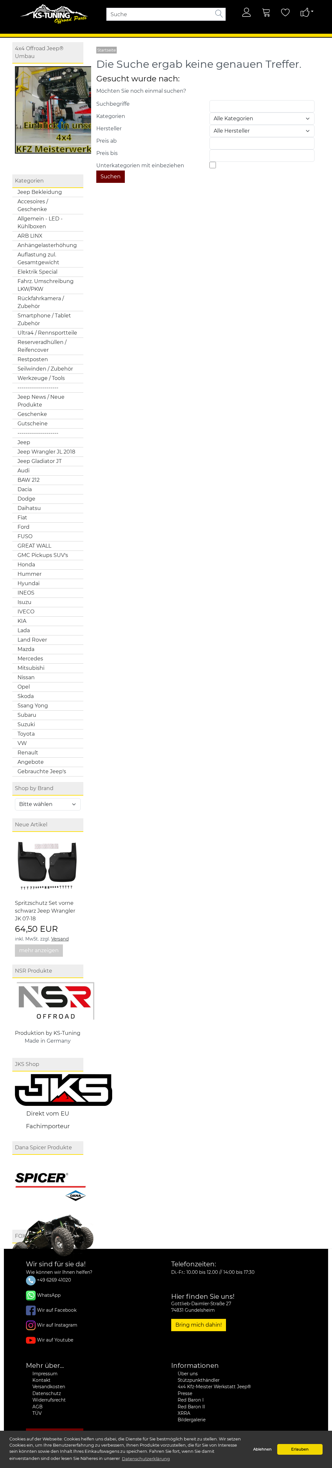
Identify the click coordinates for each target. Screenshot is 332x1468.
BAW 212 (29, 480)
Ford (24, 527)
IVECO (26, 612)
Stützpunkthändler (198, 1380)
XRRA (184, 1413)
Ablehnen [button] (262, 1449)
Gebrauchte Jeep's (42, 771)
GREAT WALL (34, 546)
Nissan (26, 677)
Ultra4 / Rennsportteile (47, 333)
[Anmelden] (246, 12)
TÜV (37, 1413)
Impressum (44, 1373)
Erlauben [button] (300, 1449)
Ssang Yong (33, 706)
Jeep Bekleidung (40, 192)
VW (22, 743)
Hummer (30, 574)
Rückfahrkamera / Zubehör (41, 302)
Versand (60, 938)
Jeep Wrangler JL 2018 (46, 452)
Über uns (188, 1373)
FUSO (25, 536)
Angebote (31, 762)
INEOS (26, 593)
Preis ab (106, 141)
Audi (24, 471)
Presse (185, 1393)
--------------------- (38, 388)
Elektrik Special (37, 272)
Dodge (26, 499)
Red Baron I (191, 1400)
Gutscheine (33, 423)
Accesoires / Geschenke (33, 205)
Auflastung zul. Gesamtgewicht (38, 259)
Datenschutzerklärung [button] (146, 1458)
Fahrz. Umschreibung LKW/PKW (46, 285)
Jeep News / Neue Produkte (41, 401)
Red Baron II (191, 1406)
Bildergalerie (192, 1419)
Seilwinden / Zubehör (45, 369)
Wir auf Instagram (57, 1324)
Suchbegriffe (113, 104)
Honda (26, 565)
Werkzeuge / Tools (41, 378)
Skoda (26, 696)
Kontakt (41, 1380)
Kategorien (110, 116)
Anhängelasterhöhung (47, 245)
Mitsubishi (31, 668)
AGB (37, 1406)
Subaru (27, 715)
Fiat (22, 518)
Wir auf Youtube (55, 1339)
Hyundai (29, 583)
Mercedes (30, 659)
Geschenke (32, 414)
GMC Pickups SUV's (43, 555)
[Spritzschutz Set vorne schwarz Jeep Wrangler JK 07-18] (47, 866)
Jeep (24, 442)
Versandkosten (48, 1386)
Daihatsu (29, 508)
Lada (24, 630)
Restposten (33, 359)
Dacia (25, 489)
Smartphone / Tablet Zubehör (44, 319)
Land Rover (32, 640)
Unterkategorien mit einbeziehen (140, 165)
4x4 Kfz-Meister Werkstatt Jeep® (214, 1386)
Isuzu (24, 602)
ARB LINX (30, 236)
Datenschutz (46, 1393)
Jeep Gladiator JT (40, 461)
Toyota (26, 734)
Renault (28, 753)
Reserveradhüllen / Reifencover (42, 346)
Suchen (111, 176)
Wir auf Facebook (57, 1309)
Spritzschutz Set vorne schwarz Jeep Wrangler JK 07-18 (45, 911)
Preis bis (107, 153)
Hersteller (109, 128)
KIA (22, 621)
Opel (24, 687)
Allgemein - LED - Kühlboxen (40, 223)
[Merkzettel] (285, 12)
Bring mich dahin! (198, 1325)
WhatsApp (49, 1294)
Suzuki (26, 724)
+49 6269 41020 (53, 1280)
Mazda (26, 649)
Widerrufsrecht (49, 1400)
